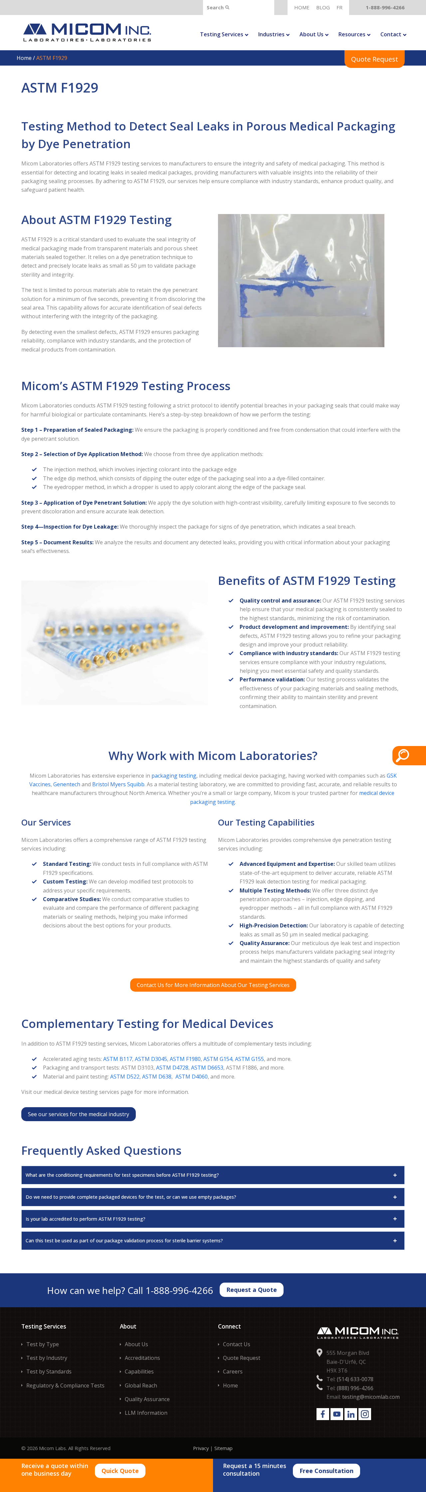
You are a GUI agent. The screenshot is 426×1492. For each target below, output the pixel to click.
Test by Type (42, 1344)
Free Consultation (326, 1471)
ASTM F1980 (185, 1059)
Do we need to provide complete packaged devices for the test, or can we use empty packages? (131, 1197)
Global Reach (141, 1385)
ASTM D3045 (151, 1059)
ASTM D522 (124, 1076)
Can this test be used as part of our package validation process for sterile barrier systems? (124, 1240)
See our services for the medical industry (78, 1114)
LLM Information (146, 1412)
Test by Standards (49, 1371)
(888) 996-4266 (355, 1388)
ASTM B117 (117, 1059)
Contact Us (236, 1344)
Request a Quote (251, 1290)
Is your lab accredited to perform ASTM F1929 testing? (85, 1219)
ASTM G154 (217, 1059)
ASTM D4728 (172, 1067)
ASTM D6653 (207, 1067)
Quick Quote (120, 1471)
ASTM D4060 (191, 1076)
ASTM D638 (156, 1076)
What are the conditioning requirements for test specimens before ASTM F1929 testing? (122, 1175)
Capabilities (139, 1371)
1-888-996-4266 (385, 7)
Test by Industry (46, 1358)
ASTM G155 (249, 1059)
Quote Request (374, 59)
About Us (136, 1344)
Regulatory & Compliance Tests (65, 1385)
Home (25, 58)
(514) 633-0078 (355, 1379)
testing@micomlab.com (371, 1396)
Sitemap (223, 1448)
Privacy (201, 1448)
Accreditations (142, 1358)
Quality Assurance (147, 1399)
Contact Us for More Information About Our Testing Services (213, 985)
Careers (233, 1371)
